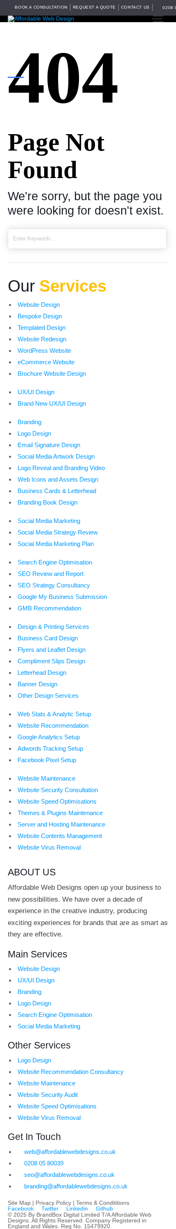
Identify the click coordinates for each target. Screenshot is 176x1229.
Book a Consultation (41, 7)
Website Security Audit (48, 1094)
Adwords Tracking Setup (50, 748)
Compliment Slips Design (51, 661)
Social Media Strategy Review (58, 532)
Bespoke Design (40, 316)
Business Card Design (48, 638)
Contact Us (135, 7)
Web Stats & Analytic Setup (54, 713)
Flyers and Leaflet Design (52, 649)
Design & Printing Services (53, 626)
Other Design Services (48, 695)
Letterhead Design (42, 672)
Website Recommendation (53, 725)
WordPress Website (44, 350)
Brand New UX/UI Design (52, 403)
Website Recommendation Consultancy (71, 1071)
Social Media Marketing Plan (56, 543)
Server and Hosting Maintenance (61, 824)
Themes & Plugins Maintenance (60, 812)
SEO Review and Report (50, 573)
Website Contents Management (60, 835)
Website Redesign (42, 339)
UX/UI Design (36, 391)
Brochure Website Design (52, 373)
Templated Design (41, 327)
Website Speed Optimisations (57, 801)
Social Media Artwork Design (56, 456)
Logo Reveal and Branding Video (61, 467)
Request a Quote (94, 7)
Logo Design (34, 433)
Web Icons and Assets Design (58, 479)
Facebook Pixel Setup (47, 759)
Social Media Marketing (49, 520)
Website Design (39, 304)
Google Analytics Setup (49, 736)
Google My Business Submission (62, 596)
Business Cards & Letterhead (57, 490)
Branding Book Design (47, 502)
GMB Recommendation (49, 608)
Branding (29, 421)
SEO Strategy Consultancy (54, 585)
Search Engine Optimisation (55, 562)
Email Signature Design (49, 444)
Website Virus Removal (49, 847)
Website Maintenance (46, 778)
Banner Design (37, 684)
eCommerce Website (46, 362)
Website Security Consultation (58, 789)
